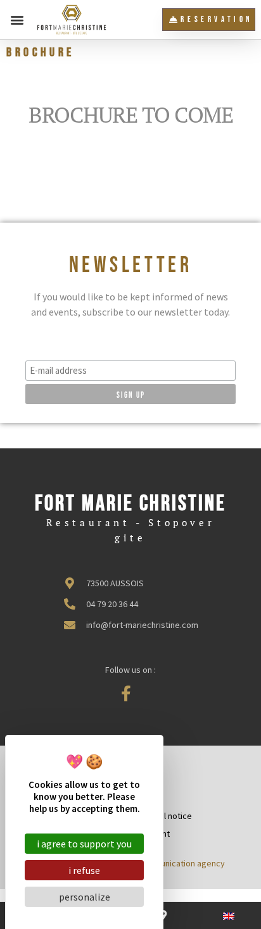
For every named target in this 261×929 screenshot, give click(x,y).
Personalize (84, 896)
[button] (16, 19)
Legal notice (169, 815)
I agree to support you (84, 843)
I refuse (84, 870)
